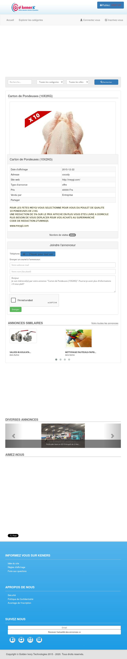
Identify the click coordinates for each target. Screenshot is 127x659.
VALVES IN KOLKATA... (20, 352)
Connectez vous (91, 20)
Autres (16, 355)
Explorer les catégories (31, 20)
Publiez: (111, 5)
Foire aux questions (17, 571)
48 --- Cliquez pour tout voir (38, 254)
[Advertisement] (63, 52)
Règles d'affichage (16, 567)
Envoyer (15, 309)
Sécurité (12, 595)
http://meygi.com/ (71, 179)
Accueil (10, 20)
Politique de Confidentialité (20, 599)
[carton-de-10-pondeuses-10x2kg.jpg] (63, 140)
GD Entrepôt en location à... (63, 441)
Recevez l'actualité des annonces (63, 632)
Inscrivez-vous (115, 20)
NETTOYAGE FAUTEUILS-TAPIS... (80, 352)
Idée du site (13, 563)
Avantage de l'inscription (19, 602)
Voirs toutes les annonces (104, 323)
